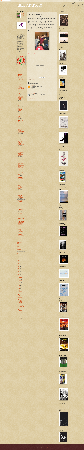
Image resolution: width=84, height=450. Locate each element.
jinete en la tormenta (20, 147)
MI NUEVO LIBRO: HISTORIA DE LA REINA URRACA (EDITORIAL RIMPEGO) (21, 116)
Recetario (19, 110)
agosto (20, 282)
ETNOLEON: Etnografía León (20, 128)
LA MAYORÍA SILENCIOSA (20, 202)
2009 (19, 274)
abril (19, 288)
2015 (19, 265)
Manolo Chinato (21, 293)
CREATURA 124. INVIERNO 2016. (20, 197)
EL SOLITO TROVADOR (20, 201)
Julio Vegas (33, 93)
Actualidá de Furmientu (20, 140)
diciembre (20, 275)
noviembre (20, 277)
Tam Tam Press (19, 252)
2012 (19, 269)
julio (19, 283)
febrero (20, 318)
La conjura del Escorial (20, 310)
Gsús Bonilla (20, 217)
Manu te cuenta (19, 250)
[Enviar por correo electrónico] (39, 77)
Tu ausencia (20, 308)
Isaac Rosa (18, 247)
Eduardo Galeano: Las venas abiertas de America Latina (21, 305)
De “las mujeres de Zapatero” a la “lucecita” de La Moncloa (21, 167)
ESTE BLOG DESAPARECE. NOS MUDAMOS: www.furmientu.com (21, 143)
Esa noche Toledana (20, 295)
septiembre (21, 280)
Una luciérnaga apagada (20, 155)
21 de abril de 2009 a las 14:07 (36, 96)
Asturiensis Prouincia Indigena (21, 171)
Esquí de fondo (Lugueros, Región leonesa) (20, 301)
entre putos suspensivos (20, 206)
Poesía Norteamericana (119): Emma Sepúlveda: (20, 187)
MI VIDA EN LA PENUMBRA (20, 75)
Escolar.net (18, 246)
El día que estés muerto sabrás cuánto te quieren (21, 80)
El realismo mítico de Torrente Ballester (21, 71)
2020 (19, 258)
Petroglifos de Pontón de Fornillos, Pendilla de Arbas (21, 173)
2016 (19, 263)
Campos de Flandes (21, 210)
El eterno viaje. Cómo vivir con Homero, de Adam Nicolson (21, 105)
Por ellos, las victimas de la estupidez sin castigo (21, 313)
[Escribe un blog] (41, 77)
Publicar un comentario (33, 98)
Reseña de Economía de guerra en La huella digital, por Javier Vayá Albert (21, 224)
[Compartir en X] (42, 77)
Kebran (32, 85)
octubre (20, 279)
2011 (19, 271)
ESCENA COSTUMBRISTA (20, 231)
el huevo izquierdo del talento (21, 153)
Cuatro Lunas (20, 209)
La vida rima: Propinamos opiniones (20, 290)
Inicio (43, 102)
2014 (19, 266)
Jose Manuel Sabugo (20, 214)
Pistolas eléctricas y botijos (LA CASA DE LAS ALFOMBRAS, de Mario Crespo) (21, 179)
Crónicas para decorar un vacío (21, 136)
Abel (23, 13)
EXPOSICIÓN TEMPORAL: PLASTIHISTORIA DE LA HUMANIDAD (21, 131)
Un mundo (19, 99)
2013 (19, 268)
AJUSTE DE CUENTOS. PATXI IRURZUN (21, 229)
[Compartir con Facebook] (43, 77)
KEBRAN (19, 191)
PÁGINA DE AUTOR (21, 218)
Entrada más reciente (32, 102)
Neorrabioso (20, 234)
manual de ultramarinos (20, 109)
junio (19, 285)
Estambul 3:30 (20, 122)
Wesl (17, 253)
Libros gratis (19, 249)
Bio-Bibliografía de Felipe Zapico (21, 160)
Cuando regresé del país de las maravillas (20, 97)
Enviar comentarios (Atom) (36, 105)
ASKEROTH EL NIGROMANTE (20, 192)
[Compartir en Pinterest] (44, 77)
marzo (20, 316)
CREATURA (20, 195)
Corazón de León (21, 113)
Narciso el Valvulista (19, 158)
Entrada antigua (53, 102)
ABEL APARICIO (29, 5)
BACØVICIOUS (20, 177)
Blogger (48, 447)
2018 (19, 260)
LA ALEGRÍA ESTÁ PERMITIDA (21, 149)
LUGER (19, 76)
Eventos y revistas (20, 298)
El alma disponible (21, 221)
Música (33, 79)
